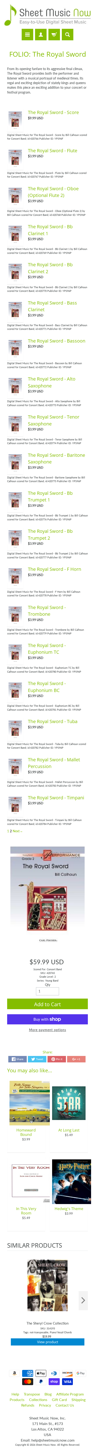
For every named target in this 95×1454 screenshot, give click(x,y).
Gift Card (59, 1399)
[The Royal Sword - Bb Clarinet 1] (15, 242)
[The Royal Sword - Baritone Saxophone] (15, 471)
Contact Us (65, 1405)
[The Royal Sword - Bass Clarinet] (15, 318)
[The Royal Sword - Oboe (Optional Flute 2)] (15, 204)
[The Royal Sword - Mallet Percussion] (15, 775)
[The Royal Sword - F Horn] (15, 585)
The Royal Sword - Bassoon (56, 341)
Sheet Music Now (46, 1444)
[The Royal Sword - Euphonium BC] (15, 699)
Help (15, 1394)
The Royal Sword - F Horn (54, 569)
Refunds (27, 1405)
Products (17, 1399)
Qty (47, 985)
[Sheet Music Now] (47, 15)
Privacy (45, 1405)
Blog (48, 1394)
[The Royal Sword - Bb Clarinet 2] (15, 280)
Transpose (32, 1394)
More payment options (47, 1030)
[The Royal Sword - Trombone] (15, 623)
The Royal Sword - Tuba (52, 721)
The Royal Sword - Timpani (56, 797)
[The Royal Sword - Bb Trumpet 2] (15, 547)
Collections (38, 1399)
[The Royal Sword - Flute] (15, 166)
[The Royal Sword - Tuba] (15, 737)
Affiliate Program (70, 1394)
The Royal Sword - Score (53, 112)
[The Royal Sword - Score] (15, 128)
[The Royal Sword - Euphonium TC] (15, 661)
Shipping (78, 1399)
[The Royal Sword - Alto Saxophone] (15, 394)
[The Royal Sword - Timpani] (15, 813)
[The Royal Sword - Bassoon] (15, 356)
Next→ (18, 831)
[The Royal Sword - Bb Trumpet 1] (15, 509)
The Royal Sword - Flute (52, 150)
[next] (83, 1300)
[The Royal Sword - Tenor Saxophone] (15, 432)
